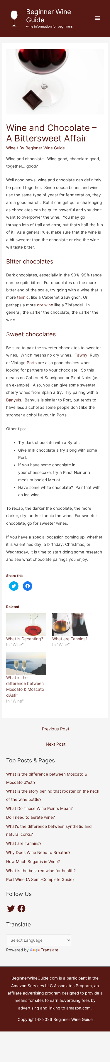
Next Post (55, 744)
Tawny (81, 355)
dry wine (45, 305)
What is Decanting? (24, 638)
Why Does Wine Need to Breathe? (38, 852)
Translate (49, 950)
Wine (11, 148)
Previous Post (55, 729)
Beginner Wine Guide (48, 16)
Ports (32, 362)
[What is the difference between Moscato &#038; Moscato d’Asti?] (26, 663)
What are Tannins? (69, 638)
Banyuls (13, 400)
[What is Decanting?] (26, 624)
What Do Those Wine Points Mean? (39, 808)
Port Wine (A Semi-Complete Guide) (40, 879)
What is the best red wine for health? (41, 870)
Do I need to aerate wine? (30, 817)
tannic (23, 297)
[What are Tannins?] (72, 624)
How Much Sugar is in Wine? (33, 861)
